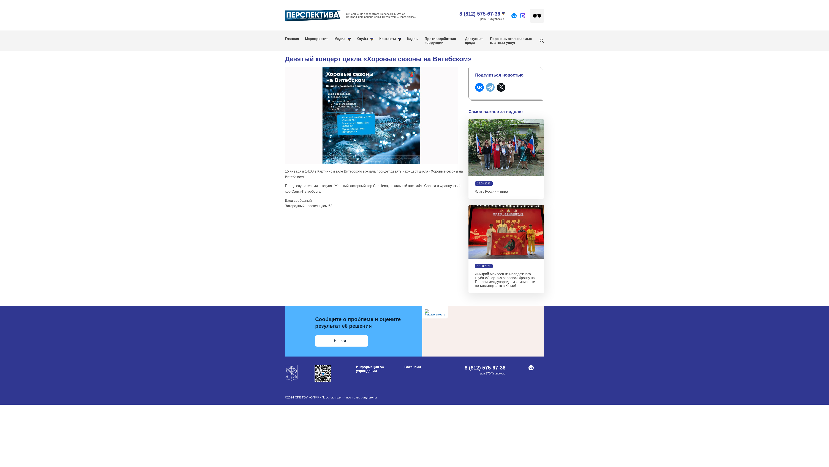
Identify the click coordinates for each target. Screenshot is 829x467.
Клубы (362, 39)
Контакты (387, 39)
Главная (292, 39)
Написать (341, 341)
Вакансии (412, 367)
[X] (501, 87)
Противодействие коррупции (440, 41)
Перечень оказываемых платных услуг (511, 41)
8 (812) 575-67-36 (479, 14)
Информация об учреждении (370, 369)
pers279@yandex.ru (492, 19)
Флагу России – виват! (492, 191)
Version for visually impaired (537, 16)
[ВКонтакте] (479, 87)
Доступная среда (474, 41)
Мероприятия (316, 39)
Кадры (413, 39)
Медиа (339, 39)
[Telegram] (490, 87)
